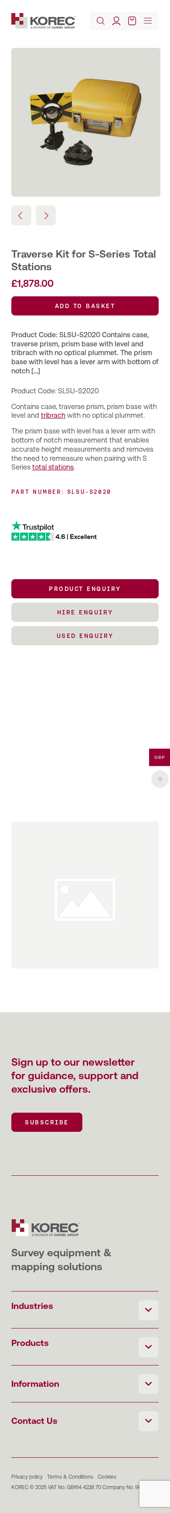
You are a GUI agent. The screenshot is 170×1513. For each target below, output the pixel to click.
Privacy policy (27, 1477)
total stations (53, 467)
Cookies (107, 1477)
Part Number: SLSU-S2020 (61, 492)
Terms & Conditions (70, 1477)
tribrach (53, 415)
